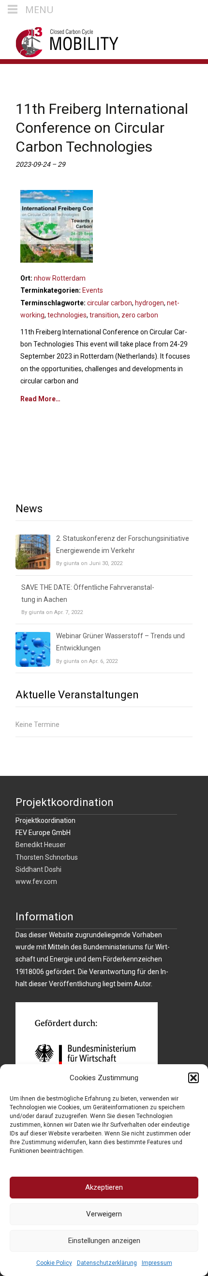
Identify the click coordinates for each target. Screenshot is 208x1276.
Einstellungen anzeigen (104, 1240)
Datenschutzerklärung (107, 1263)
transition (104, 315)
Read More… (40, 399)
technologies (67, 315)
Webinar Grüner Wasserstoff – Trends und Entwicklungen (120, 642)
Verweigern (104, 1214)
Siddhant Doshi (38, 869)
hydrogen (149, 303)
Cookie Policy (54, 1263)
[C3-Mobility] (59, 39)
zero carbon (139, 315)
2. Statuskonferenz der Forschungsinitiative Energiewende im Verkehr (122, 544)
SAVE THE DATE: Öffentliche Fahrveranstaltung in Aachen (87, 593)
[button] (193, 1078)
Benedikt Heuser (40, 845)
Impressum (157, 1263)
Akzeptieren (104, 1187)
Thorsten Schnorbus (46, 857)
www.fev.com (36, 881)
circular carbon (109, 303)
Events (92, 290)
